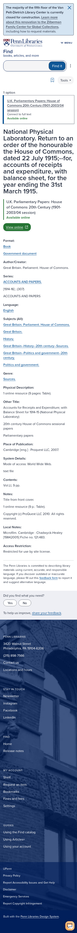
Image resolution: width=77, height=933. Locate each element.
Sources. (9, 379)
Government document (20, 253)
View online (14, 227)
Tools (64, 80)
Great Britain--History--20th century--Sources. (36, 346)
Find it (57, 65)
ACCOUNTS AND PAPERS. (22, 281)
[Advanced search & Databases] (70, 65)
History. (8, 339)
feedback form (48, 578)
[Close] (69, 8)
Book (7, 246)
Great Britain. (12, 331)
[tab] (38, 109)
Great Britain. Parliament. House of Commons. (36, 324)
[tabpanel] (38, 215)
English (8, 310)
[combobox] (26, 65)
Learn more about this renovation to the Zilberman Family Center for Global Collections (33, 22)
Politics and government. (21, 364)
